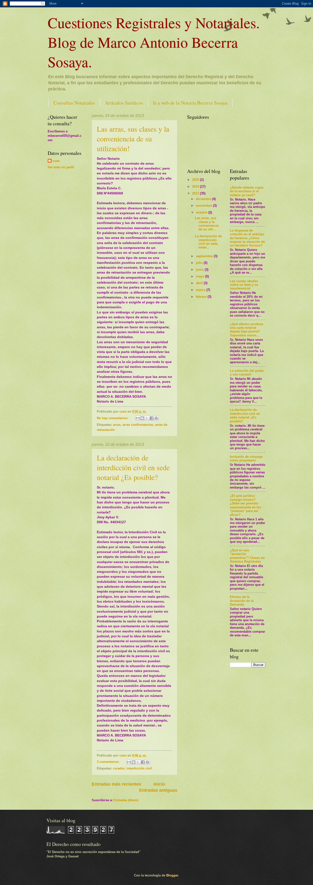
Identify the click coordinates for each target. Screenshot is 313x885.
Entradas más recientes (116, 784)
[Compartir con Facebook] (151, 418)
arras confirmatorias (138, 425)
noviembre (204, 205)
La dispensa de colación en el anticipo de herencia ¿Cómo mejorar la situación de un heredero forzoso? (247, 238)
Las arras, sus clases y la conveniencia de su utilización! (133, 138)
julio (200, 263)
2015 (196, 179)
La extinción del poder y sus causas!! (247, 372)
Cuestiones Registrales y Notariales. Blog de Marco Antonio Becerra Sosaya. (154, 42)
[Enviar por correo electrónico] (137, 418)
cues (56, 161)
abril (200, 283)
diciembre (204, 199)
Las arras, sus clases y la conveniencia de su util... (207, 223)
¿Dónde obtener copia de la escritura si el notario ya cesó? (246, 191)
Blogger (172, 875)
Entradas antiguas (158, 790)
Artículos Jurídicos (124, 102)
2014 (196, 186)
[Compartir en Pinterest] (156, 418)
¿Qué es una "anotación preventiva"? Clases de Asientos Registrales (247, 555)
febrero (202, 297)
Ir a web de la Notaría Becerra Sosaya (190, 102)
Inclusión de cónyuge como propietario (246, 458)
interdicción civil (139, 768)
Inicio (159, 784)
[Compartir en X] (147, 418)
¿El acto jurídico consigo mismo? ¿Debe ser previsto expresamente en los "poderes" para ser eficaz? (245, 505)
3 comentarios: (108, 762)
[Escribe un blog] (142, 418)
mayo (200, 276)
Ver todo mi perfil (61, 167)
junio (200, 269)
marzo (201, 290)
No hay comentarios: (113, 418)
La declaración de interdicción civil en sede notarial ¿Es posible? (133, 467)
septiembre (205, 256)
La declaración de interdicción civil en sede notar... (208, 241)
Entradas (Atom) (126, 800)
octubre (202, 212)
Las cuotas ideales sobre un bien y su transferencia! (244, 284)
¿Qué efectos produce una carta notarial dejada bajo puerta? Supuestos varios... (246, 329)
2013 (196, 193)
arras (117, 425)
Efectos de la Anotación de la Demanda (242, 600)
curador (118, 768)
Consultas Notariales (74, 102)
